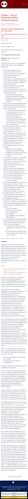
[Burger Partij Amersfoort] (4, 4)
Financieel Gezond (5, 24)
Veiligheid (13, 24)
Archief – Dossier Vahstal (14, 476)
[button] (23, 4)
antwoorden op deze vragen (15, 38)
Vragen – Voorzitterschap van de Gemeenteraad (14, 480)
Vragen (18, 24)
